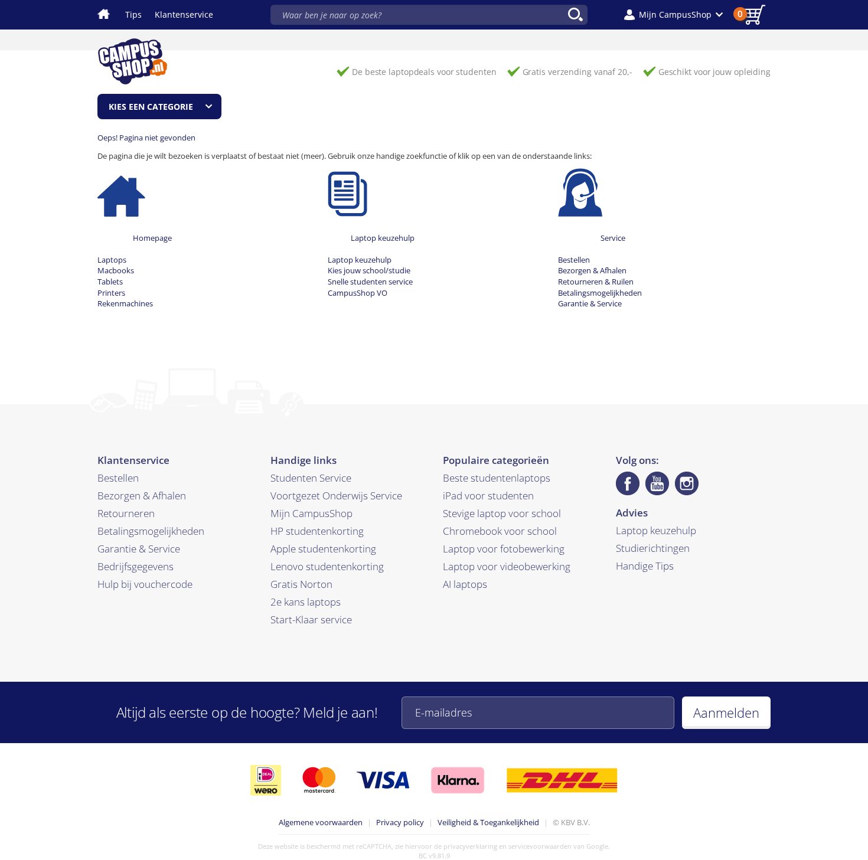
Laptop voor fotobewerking (503, 548)
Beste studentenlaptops (496, 478)
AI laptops (465, 584)
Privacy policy (400, 822)
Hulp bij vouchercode (144, 584)
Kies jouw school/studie (369, 270)
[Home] (121, 192)
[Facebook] (627, 483)
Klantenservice (184, 14)
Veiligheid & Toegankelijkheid (488, 822)
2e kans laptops (305, 602)
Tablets (110, 281)
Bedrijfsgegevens (135, 566)
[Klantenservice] (580, 192)
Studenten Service (310, 478)
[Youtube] (657, 483)
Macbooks (115, 270)
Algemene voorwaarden (321, 822)
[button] (673, 15)
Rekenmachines (125, 303)
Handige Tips (645, 566)
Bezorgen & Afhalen (592, 270)
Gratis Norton (301, 584)
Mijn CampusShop (311, 513)
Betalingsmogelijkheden (600, 292)
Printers (111, 292)
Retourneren (126, 513)
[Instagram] (687, 483)
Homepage (152, 238)
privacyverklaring (470, 846)
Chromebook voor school (500, 531)
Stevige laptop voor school (502, 513)
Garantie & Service (590, 303)
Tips (133, 14)
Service (613, 238)
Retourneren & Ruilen (596, 281)
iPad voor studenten (488, 495)
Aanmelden (726, 712)
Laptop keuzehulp (383, 238)
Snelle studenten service (370, 281)
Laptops (111, 259)
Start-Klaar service (311, 619)
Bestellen (574, 259)
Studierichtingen (653, 548)
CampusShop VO (357, 292)
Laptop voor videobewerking (506, 566)
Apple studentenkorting (323, 548)
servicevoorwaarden (540, 846)
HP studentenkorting (317, 531)
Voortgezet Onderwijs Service (336, 495)
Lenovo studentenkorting (327, 566)
